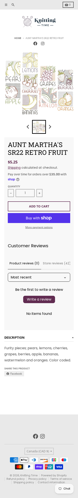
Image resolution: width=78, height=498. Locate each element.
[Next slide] (50, 127)
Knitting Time (28, 475)
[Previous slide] (28, 127)
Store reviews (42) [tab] (57, 263)
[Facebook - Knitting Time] (35, 43)
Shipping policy (23, 482)
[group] (39, 127)
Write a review (39, 299)
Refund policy (15, 479)
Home (17, 38)
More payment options (39, 227)
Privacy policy (37, 479)
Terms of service (61, 479)
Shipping (14, 167)
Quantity (14, 186)
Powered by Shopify (54, 475)
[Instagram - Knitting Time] (43, 43)
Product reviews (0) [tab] (24, 263)
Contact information (51, 482)
